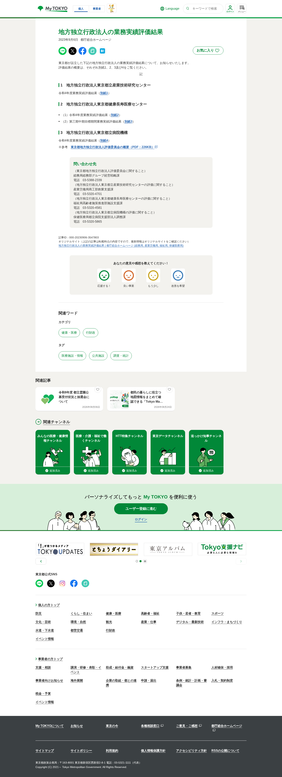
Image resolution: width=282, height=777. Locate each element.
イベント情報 (44, 638)
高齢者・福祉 (150, 613)
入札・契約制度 (222, 680)
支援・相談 (43, 667)
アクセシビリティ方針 (191, 750)
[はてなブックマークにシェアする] (102, 50)
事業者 (97, 8)
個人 (81, 8)
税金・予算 (43, 693)
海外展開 (77, 680)
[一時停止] (145, 561)
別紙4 (104, 140)
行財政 (110, 630)
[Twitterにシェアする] (72, 50)
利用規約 (112, 750)
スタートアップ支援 (155, 667)
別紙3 (128, 121)
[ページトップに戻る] (273, 766)
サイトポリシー (81, 750)
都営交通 (77, 630)
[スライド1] (137, 561)
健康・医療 (113, 613)
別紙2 (115, 115)
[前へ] (40, 561)
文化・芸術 (43, 622)
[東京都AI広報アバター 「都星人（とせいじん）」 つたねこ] (111, 8)
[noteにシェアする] (92, 50)
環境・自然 (78, 622)
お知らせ (77, 725)
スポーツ (217, 613)
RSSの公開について (225, 750)
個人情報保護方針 (153, 750)
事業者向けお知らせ (49, 680)
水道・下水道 (44, 630)
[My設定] (230, 13)
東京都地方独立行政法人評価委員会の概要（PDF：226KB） (112, 147)
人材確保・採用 (222, 667)
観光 (109, 622)
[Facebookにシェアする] (82, 50)
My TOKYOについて (49, 725)
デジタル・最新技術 (190, 622)
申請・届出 (148, 680)
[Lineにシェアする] (63, 50)
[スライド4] (140, 561)
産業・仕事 (148, 622)
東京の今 (112, 725)
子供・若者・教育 (188, 613)
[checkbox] (208, 50)
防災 (38, 613)
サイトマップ (44, 750)
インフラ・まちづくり (226, 622)
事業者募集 (183, 667)
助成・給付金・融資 (120, 667)
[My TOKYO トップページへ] (52, 8)
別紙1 (104, 93)
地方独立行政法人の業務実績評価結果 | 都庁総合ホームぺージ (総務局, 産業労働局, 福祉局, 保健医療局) (121, 245)
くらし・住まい (81, 613)
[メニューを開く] (242, 8)
